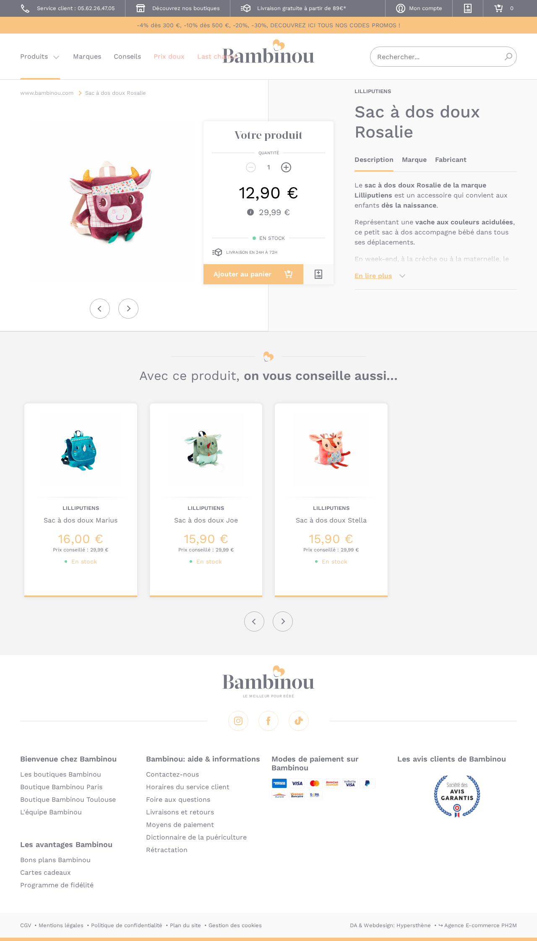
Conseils (127, 56)
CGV (25, 925)
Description (374, 160)
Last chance (217, 56)
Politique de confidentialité (126, 925)
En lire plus (373, 276)
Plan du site (185, 925)
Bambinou (268, 55)
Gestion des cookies (235, 925)
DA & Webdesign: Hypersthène (390, 925)
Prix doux (169, 56)
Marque (414, 160)
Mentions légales (61, 925)
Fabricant (451, 160)
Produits (34, 56)
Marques (87, 56)
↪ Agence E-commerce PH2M (477, 925)
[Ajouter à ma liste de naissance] (318, 274)
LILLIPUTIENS (373, 91)
